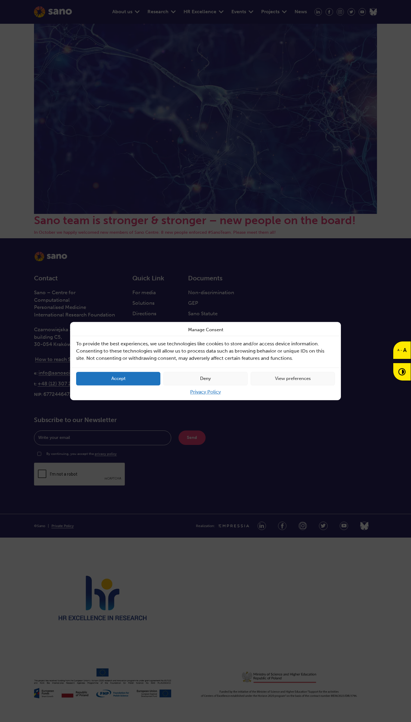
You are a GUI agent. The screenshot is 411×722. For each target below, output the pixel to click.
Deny (205, 378)
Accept (118, 378)
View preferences (293, 378)
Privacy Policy (205, 392)
